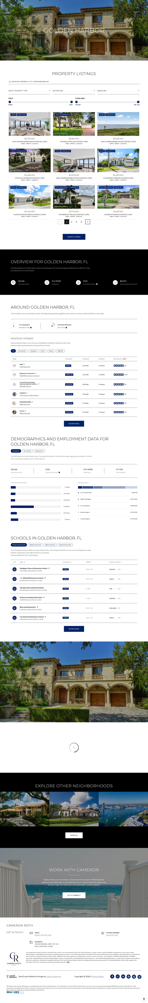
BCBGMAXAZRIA (25, 402)
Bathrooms (58, 91)
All (14, 351)
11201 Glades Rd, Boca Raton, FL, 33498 (31, 570)
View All (74, 835)
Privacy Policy (98, 976)
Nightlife (61, 351)
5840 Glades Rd (25, 404)
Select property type (18, 91)
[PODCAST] (139, 976)
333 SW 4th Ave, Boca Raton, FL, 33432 (30, 600)
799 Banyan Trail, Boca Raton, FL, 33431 (31, 609)
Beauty (52, 351)
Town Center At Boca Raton (29, 395)
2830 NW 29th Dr (25, 386)
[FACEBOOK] (112, 976)
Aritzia (22, 411)
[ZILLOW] (134, 976)
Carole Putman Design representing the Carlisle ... (29, 383)
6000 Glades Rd (25, 413)
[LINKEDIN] (123, 976)
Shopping (34, 351)
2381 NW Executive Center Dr (30, 376)
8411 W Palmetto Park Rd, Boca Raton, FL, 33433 (33, 590)
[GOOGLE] (129, 976)
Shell (21, 364)
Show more (74, 423)
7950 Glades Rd (25, 367)
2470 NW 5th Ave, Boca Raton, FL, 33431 (31, 580)
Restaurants (23, 351)
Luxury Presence (53, 976)
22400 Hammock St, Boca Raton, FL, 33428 (31, 619)
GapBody (23, 393)
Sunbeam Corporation (27, 373)
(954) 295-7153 (112, 935)
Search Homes (74, 237)
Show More (74, 629)
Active (43, 351)
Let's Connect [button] (74, 895)
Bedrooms (101, 91)
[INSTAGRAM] (118, 976)
